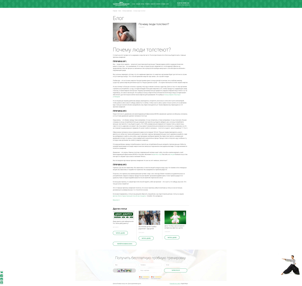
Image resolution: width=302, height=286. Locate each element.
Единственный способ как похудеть (134, 196)
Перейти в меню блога (124, 244)
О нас (133, 4)
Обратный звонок (186, 5)
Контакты (179, 5)
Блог (167, 4)
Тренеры (147, 4)
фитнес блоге (117, 196)
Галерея (158, 4)
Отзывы (163, 4)
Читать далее (120, 233)
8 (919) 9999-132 (182, 3)
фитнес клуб (157, 154)
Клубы (142, 4)
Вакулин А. (116, 200)
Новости (153, 4)
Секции (138, 4)
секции (172, 154)
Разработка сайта (175, 283)
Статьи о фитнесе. (127, 10)
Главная (115, 10)
